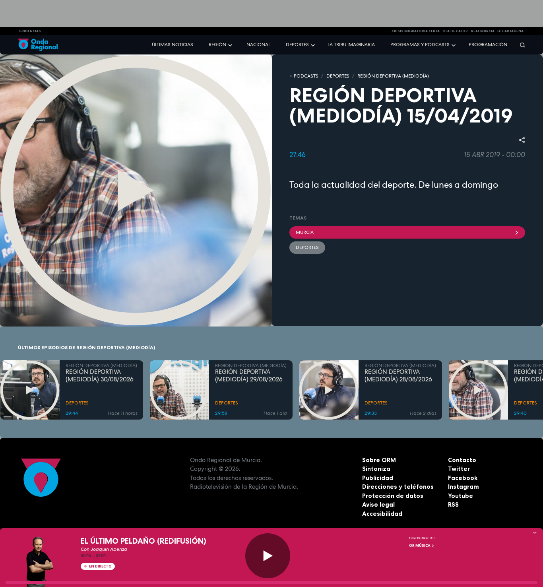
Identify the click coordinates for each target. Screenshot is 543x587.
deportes (307, 247)
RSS (453, 504)
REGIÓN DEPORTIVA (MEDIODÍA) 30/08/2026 (100, 375)
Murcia (305, 232)
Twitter (459, 468)
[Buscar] (520, 44)
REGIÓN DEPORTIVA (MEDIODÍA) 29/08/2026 (249, 375)
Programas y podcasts (420, 44)
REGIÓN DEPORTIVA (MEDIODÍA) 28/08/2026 (398, 375)
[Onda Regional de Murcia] (38, 45)
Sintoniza (376, 468)
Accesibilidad (382, 513)
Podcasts (306, 76)
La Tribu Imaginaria (351, 44)
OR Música (420, 545)
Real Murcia (483, 31)
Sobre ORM (379, 460)
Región (217, 44)
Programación (488, 44)
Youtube (460, 496)
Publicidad (377, 478)
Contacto (462, 460)
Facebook (462, 478)
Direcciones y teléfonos (398, 486)
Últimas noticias (172, 44)
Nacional (258, 44)
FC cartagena (510, 31)
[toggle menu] (231, 44)
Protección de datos (392, 496)
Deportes (297, 44)
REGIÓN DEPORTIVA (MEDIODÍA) (393, 76)
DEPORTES (337, 76)
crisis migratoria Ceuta (416, 31)
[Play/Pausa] (267, 555)
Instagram (463, 486)
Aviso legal (378, 504)
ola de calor (455, 31)
